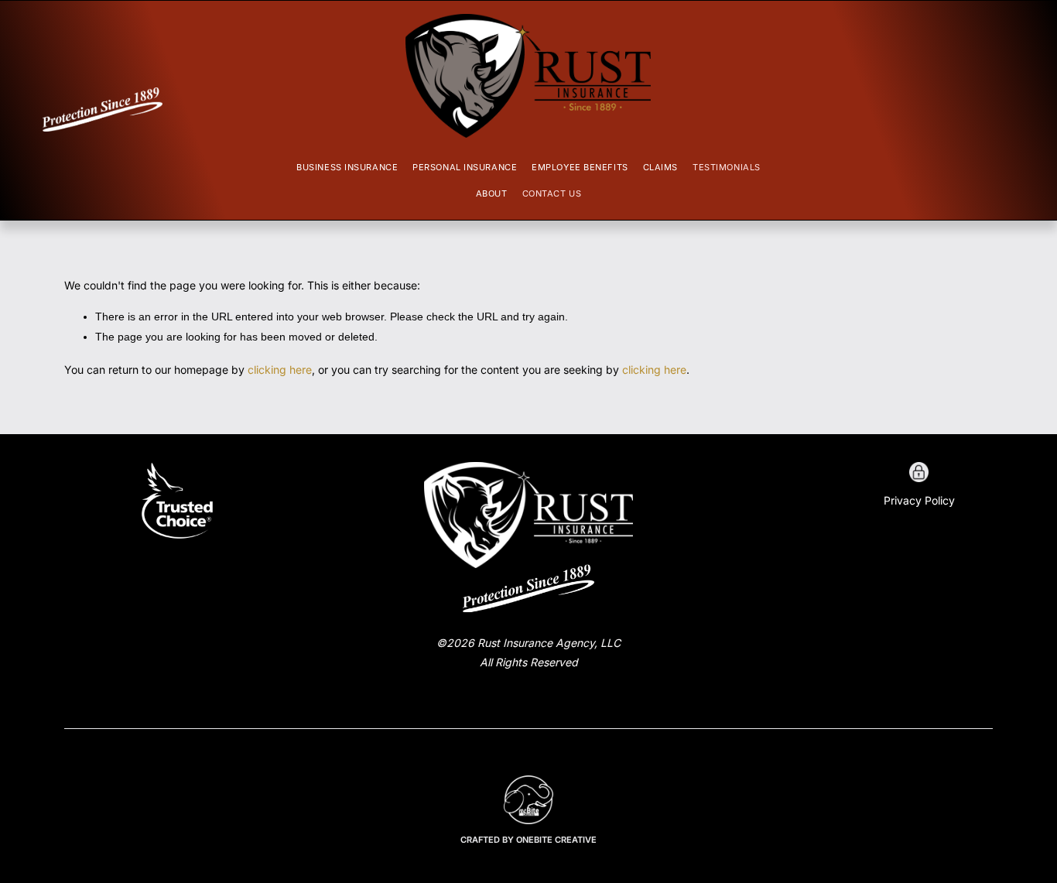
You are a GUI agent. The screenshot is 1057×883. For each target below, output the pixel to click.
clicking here (280, 369)
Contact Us (552, 193)
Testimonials (727, 167)
